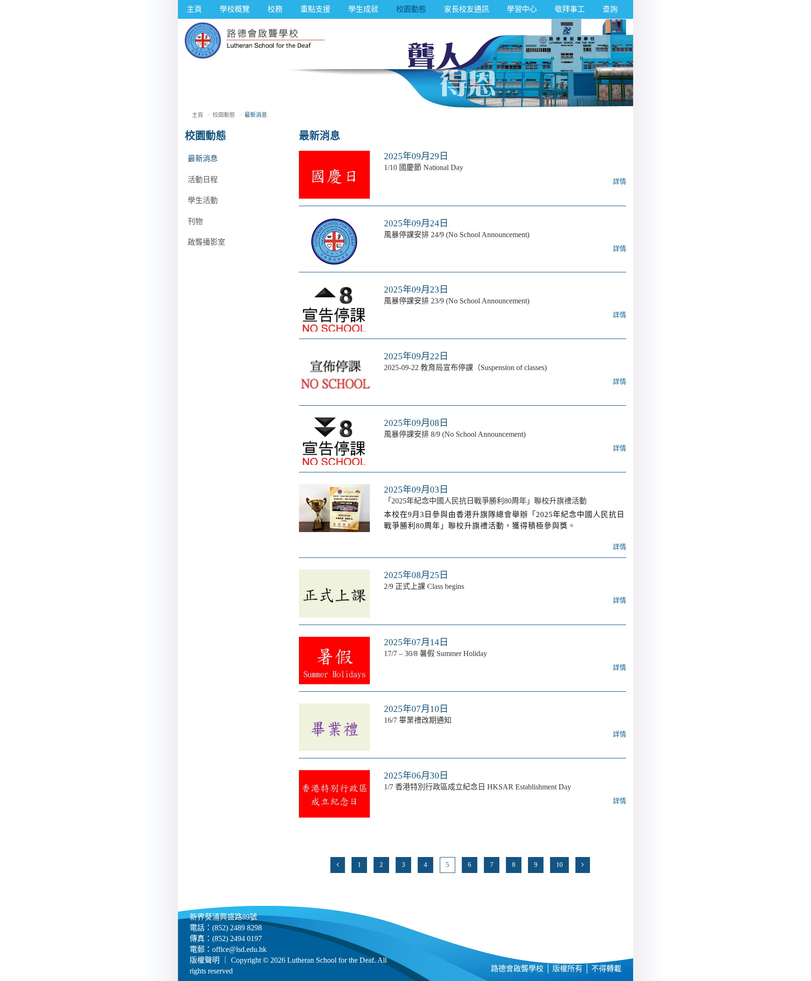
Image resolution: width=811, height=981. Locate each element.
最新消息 (203, 158)
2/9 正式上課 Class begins (424, 586)
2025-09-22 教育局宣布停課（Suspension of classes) (465, 367)
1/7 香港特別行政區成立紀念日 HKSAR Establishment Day (477, 787)
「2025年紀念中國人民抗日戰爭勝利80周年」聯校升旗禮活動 (485, 501)
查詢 (610, 9)
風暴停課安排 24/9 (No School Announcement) (456, 235)
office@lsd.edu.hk (239, 949)
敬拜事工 (570, 9)
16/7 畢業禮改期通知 (417, 720)
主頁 (194, 9)
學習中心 (522, 9)
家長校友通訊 (466, 9)
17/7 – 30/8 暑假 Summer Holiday (435, 653)
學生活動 (203, 200)
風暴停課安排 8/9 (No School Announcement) (455, 434)
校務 (275, 9)
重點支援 (315, 9)
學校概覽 (235, 9)
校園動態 (411, 9)
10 (559, 864)
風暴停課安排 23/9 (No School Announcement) (456, 301)
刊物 (195, 221)
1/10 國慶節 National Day (423, 167)
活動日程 (203, 180)
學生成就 (363, 9)
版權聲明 (205, 960)
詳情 (619, 181)
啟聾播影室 (206, 242)
